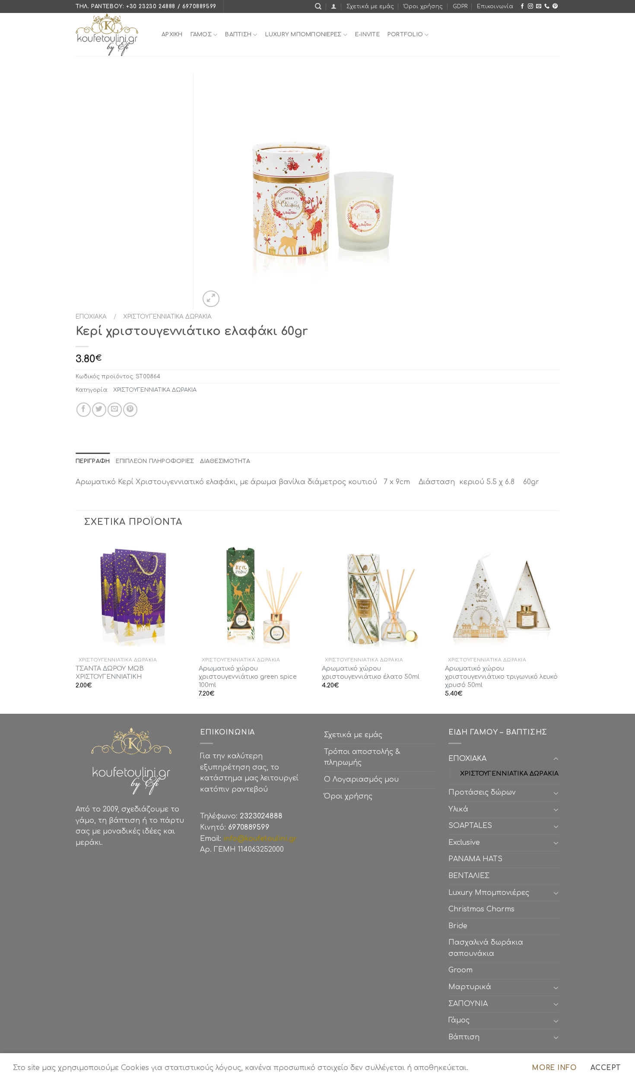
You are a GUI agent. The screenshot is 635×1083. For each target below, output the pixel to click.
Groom (460, 970)
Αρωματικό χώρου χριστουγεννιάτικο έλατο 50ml (370, 672)
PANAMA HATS (475, 859)
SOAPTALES (470, 826)
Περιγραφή (93, 461)
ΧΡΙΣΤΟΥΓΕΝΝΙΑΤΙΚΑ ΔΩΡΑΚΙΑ (166, 316)
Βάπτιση (463, 1037)
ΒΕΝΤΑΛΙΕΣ (468, 876)
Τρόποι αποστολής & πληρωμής (362, 757)
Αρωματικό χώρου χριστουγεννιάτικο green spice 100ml (248, 676)
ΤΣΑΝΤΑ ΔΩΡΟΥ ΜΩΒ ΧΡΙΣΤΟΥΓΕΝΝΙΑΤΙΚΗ (110, 672)
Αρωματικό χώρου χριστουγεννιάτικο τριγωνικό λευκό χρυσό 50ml (501, 676)
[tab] (93, 461)
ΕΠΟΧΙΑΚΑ (93, 316)
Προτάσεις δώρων (482, 792)
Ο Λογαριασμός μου (361, 779)
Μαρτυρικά (469, 987)
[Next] (558, 625)
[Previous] (76, 625)
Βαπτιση (238, 35)
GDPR (460, 6)
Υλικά (458, 809)
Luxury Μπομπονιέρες (303, 35)
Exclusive (464, 843)
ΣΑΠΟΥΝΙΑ (470, 1004)
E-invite (367, 35)
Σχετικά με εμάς (370, 6)
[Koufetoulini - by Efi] (112, 34)
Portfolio (405, 35)
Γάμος (201, 35)
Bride (457, 926)
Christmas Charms (481, 909)
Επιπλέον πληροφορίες (155, 461)
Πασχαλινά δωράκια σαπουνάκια (485, 948)
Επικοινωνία (495, 6)
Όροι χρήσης (423, 6)
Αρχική (172, 35)
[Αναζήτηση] (318, 6)
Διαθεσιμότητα (225, 461)
